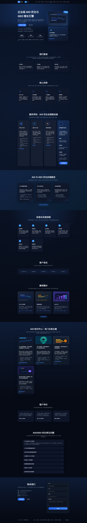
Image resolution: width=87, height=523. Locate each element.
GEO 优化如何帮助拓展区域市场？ (29, 448)
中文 (25, 1)
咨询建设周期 (48, 145)
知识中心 (57, 1)
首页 (36, 1)
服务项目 (42, 1)
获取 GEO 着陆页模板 (40, 362)
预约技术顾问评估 (22, 391)
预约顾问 (34, 145)
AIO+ (20, 1)
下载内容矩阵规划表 (57, 361)
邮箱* (49, 493)
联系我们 (68, 1)
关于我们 (39, 1)
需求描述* (50, 499)
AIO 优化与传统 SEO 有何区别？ (29, 441)
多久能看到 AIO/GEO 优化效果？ (29, 456)
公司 (49, 488)
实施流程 (51, 1)
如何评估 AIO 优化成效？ (28, 467)
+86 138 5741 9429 (23, 492)
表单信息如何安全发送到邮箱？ (29, 471)
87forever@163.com (23, 494)
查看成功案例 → (52, 38)
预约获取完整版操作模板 (23, 362)
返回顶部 (28, 499)
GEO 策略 (41, 519)
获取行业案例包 (43, 316)
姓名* (49, 483)
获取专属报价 (63, 163)
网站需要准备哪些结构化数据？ (29, 463)
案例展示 (54, 1)
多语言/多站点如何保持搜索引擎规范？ (30, 452)
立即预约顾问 (21, 499)
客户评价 (61, 1)
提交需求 (58, 508)
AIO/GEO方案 (47, 1)
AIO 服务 (37, 519)
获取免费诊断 (21, 148)
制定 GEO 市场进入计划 (43, 204)
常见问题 (64, 1)
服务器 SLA (67, 519)
